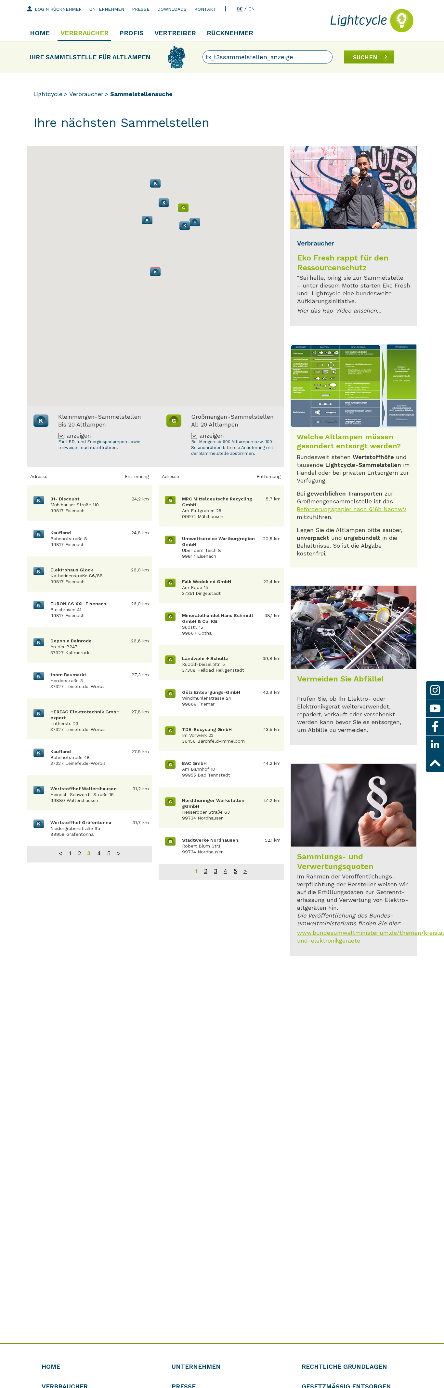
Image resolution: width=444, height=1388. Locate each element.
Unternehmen (106, 9)
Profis (131, 33)
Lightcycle (47, 94)
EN (251, 8)
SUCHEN (365, 57)
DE (240, 8)
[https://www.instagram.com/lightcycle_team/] (435, 690)
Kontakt (205, 9)
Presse (141, 9)
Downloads (172, 9)
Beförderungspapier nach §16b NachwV (351, 509)
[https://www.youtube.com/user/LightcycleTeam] (435, 708)
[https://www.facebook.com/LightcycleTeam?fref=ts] (435, 727)
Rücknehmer (230, 33)
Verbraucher (84, 33)
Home (40, 33)
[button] (155, 272)
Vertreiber (175, 33)
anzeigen (79, 436)
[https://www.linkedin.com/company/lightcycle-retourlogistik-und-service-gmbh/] (435, 745)
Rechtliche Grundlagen (344, 1366)
